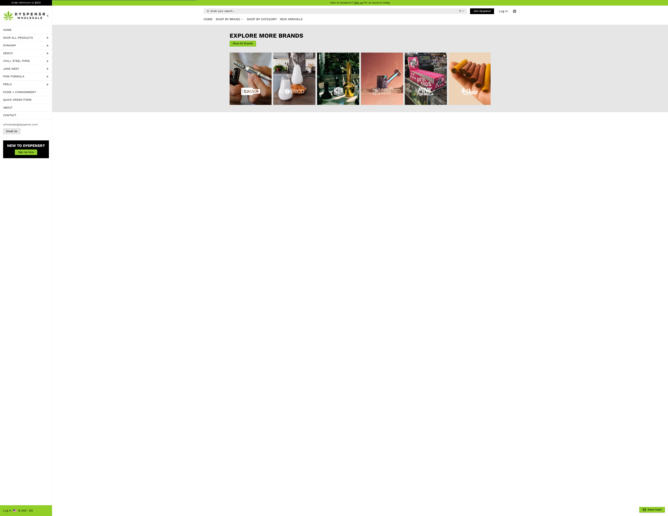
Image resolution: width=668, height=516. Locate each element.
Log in (7, 510)
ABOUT (8, 107)
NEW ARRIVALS (291, 19)
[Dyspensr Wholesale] (25, 16)
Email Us (11, 131)
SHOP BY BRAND (228, 19)
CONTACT (9, 115)
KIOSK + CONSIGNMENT (19, 92)
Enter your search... (337, 11)
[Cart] (514, 11)
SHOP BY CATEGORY (262, 19)
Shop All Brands (243, 43)
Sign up (358, 2)
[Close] (47, 15)
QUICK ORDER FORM (17, 99)
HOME (7, 29)
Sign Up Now (26, 152)
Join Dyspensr (482, 11)
